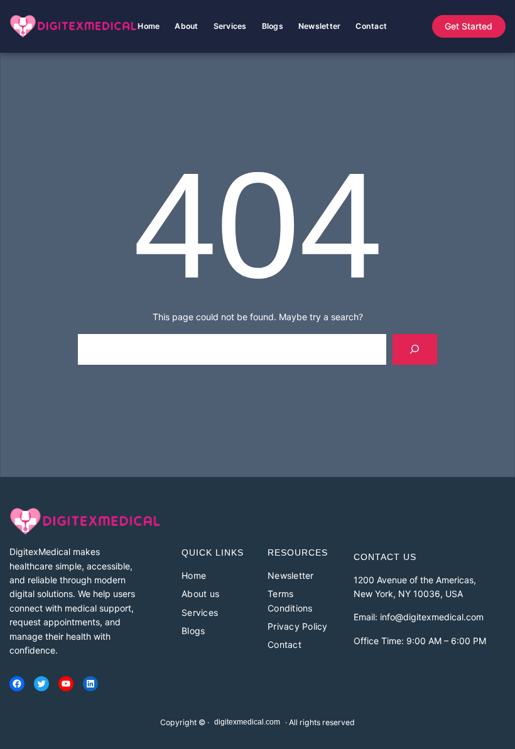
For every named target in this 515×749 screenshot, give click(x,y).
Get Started (468, 26)
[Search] (415, 349)
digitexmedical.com (247, 722)
